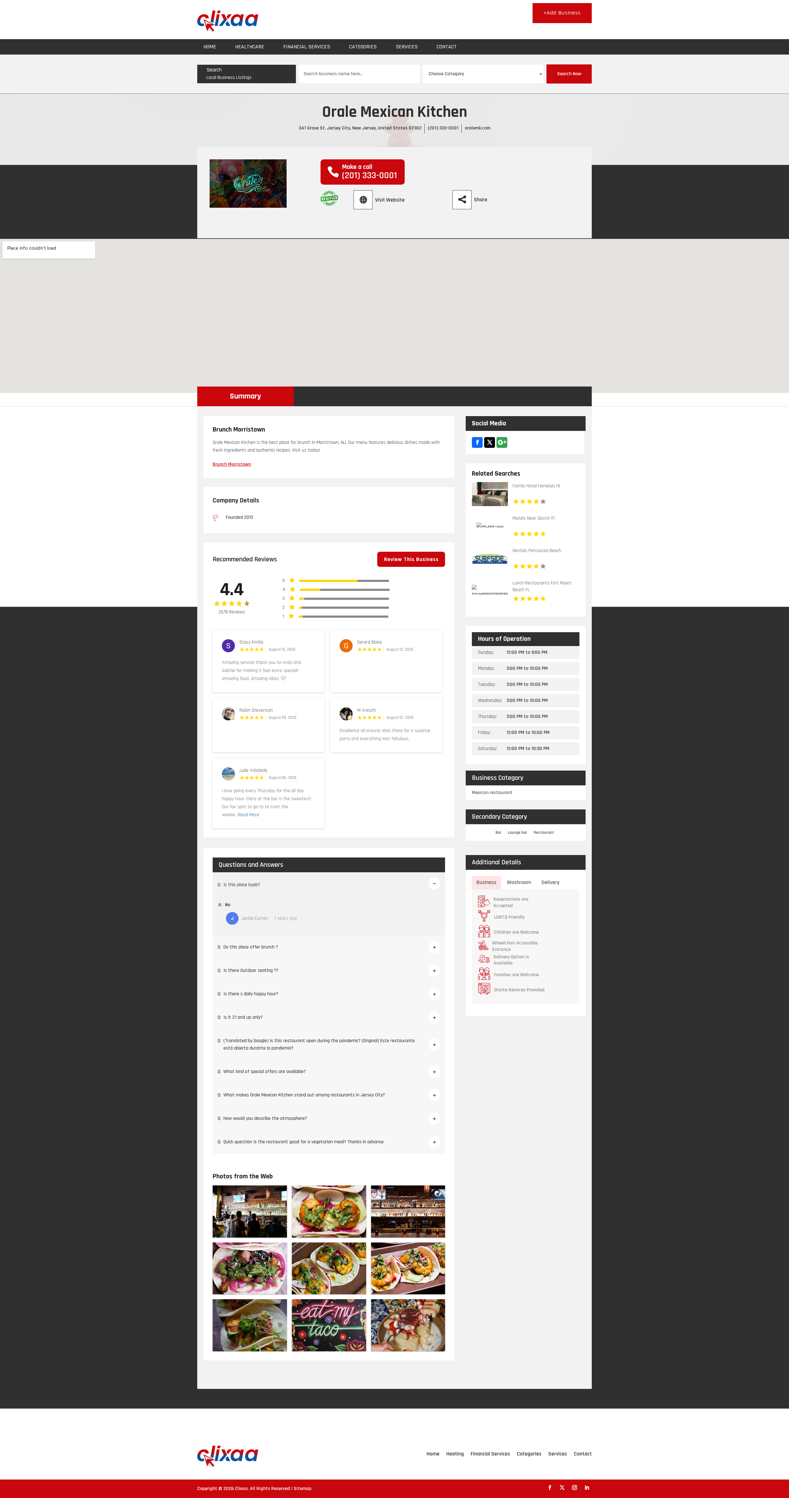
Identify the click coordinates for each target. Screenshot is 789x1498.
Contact (447, 46)
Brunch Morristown (232, 464)
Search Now (569, 74)
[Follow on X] (562, 1487)
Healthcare (249, 46)
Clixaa (241, 1488)
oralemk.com (477, 128)
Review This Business (411, 559)
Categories (363, 46)
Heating (455, 1453)
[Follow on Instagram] (574, 1487)
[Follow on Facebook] (550, 1487)
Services (407, 46)
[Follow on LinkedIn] (587, 1487)
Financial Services (306, 46)
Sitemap (302, 1488)
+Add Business (562, 12)
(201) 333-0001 (443, 128)
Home (209, 46)
